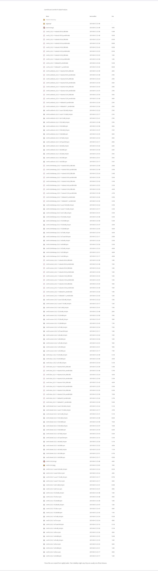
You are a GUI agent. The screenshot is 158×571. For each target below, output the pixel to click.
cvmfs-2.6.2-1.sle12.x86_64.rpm (55, 485)
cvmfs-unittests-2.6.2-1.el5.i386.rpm (56, 158)
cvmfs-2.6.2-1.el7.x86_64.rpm (54, 516)
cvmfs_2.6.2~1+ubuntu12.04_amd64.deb (58, 59)
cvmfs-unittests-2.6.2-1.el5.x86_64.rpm (57, 154)
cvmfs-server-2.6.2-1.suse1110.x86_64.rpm (58, 303)
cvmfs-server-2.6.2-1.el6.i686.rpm (56, 339)
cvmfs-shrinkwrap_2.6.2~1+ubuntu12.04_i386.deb (60, 189)
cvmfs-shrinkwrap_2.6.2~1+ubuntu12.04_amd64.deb (61, 193)
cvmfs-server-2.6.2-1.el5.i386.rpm (56, 347)
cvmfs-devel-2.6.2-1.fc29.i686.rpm (56, 422)
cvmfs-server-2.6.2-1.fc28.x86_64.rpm (57, 319)
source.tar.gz (50, 27)
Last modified (93, 16)
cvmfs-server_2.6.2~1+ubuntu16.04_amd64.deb (60, 272)
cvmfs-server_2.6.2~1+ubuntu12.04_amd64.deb (60, 288)
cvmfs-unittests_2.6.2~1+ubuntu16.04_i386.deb (60, 79)
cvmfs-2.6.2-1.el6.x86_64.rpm (54, 528)
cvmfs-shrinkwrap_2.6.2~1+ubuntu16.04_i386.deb (60, 173)
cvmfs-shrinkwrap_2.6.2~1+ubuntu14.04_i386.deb (60, 181)
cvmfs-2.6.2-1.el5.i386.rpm (53, 548)
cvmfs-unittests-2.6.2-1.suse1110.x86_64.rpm (59, 114)
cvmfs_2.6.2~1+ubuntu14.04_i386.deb (57, 47)
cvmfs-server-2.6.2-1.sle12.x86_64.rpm (57, 307)
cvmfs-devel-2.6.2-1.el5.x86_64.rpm (56, 449)
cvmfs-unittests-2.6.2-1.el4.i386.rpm (56, 161)
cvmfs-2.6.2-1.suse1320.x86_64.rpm (56, 469)
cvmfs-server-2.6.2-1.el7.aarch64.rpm (57, 331)
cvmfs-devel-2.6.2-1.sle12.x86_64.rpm (57, 414)
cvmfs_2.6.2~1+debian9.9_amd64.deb (57, 63)
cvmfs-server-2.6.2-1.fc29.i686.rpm (56, 315)
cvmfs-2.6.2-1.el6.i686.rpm (53, 536)
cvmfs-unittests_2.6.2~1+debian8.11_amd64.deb (60, 106)
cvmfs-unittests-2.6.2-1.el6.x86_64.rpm (57, 146)
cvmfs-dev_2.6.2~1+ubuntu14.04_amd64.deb (59, 386)
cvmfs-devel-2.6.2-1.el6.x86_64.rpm (56, 441)
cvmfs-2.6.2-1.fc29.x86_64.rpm (55, 493)
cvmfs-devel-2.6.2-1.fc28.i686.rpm (56, 430)
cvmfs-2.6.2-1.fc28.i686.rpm (54, 512)
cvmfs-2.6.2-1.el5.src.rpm (53, 544)
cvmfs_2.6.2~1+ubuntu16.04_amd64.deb (58, 43)
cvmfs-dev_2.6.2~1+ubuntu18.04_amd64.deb (59, 370)
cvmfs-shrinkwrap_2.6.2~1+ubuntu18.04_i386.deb (60, 165)
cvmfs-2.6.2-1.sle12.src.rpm (54, 489)
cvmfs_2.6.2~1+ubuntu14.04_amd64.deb (58, 51)
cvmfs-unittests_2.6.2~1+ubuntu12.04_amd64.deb (60, 98)
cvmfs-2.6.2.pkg (50, 465)
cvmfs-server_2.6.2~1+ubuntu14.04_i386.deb (59, 276)
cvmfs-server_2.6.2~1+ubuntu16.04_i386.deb (59, 268)
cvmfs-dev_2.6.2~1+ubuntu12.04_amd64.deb (59, 394)
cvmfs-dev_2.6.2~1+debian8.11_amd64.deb (58, 402)
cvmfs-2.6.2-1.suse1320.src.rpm (55, 473)
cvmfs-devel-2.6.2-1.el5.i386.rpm (55, 453)
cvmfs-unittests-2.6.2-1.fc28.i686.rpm (57, 134)
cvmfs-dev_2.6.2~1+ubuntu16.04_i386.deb (58, 374)
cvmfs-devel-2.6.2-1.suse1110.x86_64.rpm (58, 410)
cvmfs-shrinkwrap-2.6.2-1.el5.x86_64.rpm (58, 248)
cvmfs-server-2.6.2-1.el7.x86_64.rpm (56, 327)
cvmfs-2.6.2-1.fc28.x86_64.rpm (55, 505)
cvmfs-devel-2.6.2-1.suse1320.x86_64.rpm (58, 406)
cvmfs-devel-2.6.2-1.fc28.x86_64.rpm (56, 426)
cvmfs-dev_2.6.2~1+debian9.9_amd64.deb (58, 398)
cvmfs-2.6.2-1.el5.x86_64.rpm (54, 540)
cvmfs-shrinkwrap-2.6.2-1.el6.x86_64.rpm (58, 240)
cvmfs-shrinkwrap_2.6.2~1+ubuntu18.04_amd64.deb (61, 169)
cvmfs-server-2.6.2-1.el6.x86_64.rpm (56, 335)
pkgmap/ (48, 23)
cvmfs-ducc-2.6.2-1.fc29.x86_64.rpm (56, 355)
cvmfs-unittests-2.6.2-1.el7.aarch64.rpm (57, 142)
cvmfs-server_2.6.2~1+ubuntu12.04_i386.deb (59, 284)
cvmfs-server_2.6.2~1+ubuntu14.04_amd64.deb (60, 280)
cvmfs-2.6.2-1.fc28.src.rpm (54, 508)
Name (47, 16)
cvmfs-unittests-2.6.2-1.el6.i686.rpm (56, 150)
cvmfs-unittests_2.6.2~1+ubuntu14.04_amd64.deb (60, 91)
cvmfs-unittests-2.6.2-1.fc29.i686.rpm (57, 126)
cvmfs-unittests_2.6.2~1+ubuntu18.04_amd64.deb (60, 75)
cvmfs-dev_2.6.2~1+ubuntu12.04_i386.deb (58, 390)
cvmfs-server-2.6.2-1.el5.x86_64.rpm (56, 343)
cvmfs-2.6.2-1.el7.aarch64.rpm (55, 524)
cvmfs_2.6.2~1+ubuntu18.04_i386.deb (57, 31)
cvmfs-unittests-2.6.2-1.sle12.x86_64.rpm (58, 118)
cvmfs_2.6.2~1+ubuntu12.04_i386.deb (57, 55)
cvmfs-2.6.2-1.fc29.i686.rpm (54, 501)
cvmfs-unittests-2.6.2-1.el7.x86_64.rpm (57, 138)
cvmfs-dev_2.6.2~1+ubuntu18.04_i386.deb (58, 367)
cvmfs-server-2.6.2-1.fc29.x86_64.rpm (57, 311)
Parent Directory (51, 20)
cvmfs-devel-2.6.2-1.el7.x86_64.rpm (56, 434)
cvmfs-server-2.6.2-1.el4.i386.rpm (56, 351)
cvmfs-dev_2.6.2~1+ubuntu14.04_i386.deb (58, 382)
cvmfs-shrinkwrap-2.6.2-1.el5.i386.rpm (57, 252)
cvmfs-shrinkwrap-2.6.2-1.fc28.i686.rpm (57, 229)
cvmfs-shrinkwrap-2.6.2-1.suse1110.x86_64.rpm (60, 209)
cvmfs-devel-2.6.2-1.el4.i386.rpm (55, 457)
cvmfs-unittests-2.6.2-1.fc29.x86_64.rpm (57, 122)
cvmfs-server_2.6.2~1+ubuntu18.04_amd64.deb (60, 264)
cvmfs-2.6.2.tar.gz (51, 461)
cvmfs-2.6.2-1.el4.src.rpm (53, 552)
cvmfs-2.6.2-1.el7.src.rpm (53, 520)
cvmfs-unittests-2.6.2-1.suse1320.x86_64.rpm (59, 110)
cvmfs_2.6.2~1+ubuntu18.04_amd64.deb (58, 35)
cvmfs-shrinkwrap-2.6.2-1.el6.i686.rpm (57, 244)
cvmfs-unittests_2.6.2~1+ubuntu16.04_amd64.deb (60, 83)
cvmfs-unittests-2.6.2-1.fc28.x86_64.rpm (57, 130)
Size (113, 16)
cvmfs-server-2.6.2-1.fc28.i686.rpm (56, 323)
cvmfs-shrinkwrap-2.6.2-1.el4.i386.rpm (57, 256)
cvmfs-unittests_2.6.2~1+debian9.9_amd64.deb (60, 102)
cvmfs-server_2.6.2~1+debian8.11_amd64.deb (59, 296)
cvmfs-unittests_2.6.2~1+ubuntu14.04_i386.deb (60, 87)
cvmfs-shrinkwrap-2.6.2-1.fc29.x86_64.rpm (58, 217)
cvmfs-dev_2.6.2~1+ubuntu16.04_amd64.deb (59, 378)
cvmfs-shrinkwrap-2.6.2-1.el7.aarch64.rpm (58, 236)
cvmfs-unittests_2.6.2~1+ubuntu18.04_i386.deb (60, 71)
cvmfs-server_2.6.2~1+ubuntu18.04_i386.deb (59, 260)
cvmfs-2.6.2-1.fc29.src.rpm (54, 497)
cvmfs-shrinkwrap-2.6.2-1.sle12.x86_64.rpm (58, 213)
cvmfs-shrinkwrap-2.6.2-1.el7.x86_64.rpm (58, 232)
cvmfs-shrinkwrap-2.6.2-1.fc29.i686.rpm (57, 221)
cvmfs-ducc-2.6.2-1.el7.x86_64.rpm (56, 363)
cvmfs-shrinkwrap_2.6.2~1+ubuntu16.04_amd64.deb (61, 177)
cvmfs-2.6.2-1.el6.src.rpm (53, 532)
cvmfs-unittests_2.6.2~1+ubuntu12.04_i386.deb (60, 94)
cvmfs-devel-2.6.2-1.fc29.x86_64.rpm (56, 418)
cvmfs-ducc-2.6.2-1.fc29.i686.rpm (55, 359)
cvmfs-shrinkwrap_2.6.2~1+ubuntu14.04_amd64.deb (61, 185)
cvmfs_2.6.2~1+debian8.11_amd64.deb (57, 67)
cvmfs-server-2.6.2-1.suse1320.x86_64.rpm (58, 299)
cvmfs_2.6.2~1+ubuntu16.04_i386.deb (57, 39)
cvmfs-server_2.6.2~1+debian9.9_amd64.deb (59, 292)
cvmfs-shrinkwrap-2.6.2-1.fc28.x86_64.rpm (58, 225)
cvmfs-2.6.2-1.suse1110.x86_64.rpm (56, 477)
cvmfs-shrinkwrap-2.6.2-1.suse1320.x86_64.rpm (60, 205)
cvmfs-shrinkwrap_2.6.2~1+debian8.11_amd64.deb (61, 201)
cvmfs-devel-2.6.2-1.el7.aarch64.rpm (56, 437)
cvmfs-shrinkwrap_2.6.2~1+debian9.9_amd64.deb (60, 197)
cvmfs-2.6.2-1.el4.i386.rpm (53, 556)
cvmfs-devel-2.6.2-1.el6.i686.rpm (55, 445)
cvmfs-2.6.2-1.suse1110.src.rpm (55, 481)
